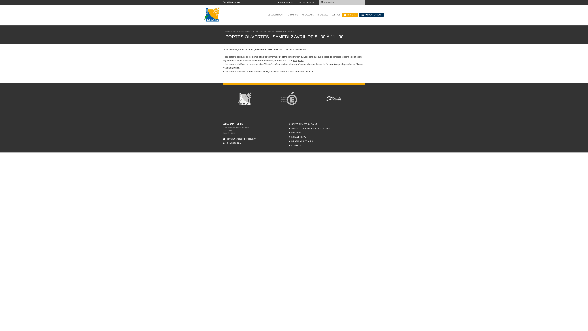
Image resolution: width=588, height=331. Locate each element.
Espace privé (298, 137)
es (313, 2)
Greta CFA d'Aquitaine (304, 124)
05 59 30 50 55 (286, 2)
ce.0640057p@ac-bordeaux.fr (241, 139)
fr (304, 2)
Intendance (322, 15)
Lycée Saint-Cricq (212, 14)
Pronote (296, 132)
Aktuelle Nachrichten (242, 31)
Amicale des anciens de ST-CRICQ (310, 128)
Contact (336, 15)
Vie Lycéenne (308, 15)
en (300, 2)
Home (227, 31)
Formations (292, 15)
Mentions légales (302, 141)
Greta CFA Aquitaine (231, 2)
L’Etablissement (275, 15)
